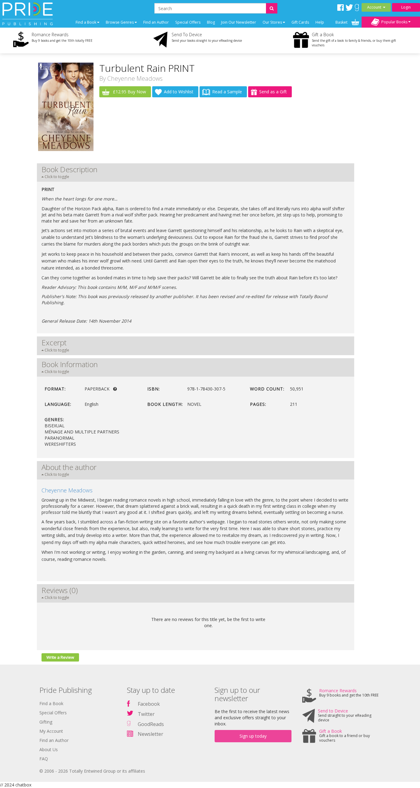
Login (406, 7)
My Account (51, 731)
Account (375, 7)
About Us (48, 749)
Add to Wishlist (178, 92)
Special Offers (187, 22)
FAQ (43, 759)
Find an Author (156, 22)
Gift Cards (300, 22)
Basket (341, 22)
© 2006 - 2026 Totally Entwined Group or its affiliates (92, 771)
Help (319, 22)
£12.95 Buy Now (129, 92)
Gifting (45, 722)
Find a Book (51, 703)
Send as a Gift (273, 92)
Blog (211, 22)
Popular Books (393, 21)
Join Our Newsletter (238, 22)
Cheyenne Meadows (135, 78)
